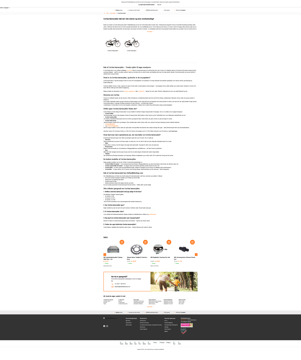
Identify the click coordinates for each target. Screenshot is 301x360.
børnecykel (129, 70)
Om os (166, 320)
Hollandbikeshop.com (151, 349)
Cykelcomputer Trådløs (153, 302)
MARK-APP (162, 349)
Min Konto (128, 320)
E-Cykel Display (122, 302)
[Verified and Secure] (184, 331)
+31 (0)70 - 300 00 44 (120, 284)
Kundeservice (143, 320)
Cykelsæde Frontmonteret (139, 301)
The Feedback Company (186, 321)
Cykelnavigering (152, 303)
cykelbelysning (152, 214)
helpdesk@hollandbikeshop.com (122, 286)
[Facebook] (104, 326)
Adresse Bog (129, 325)
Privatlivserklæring (169, 322)
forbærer (126, 91)
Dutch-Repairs (168, 329)
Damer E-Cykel (181, 301)
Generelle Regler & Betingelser (171, 325)
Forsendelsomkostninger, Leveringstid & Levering (151, 325)
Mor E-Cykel (181, 303)
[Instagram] (107, 326)
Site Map (166, 327)
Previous (104, 254)
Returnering (142, 327)
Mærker (166, 331)
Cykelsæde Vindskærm (138, 303)
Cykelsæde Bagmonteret (138, 302)
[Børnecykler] (104, 13)
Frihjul (104, 303)
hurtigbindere (141, 91)
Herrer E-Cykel (181, 302)
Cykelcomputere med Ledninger (155, 301)
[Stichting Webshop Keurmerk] (187, 325)
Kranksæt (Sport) (106, 301)
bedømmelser (191, 320)
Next (196, 254)
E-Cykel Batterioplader (123, 303)
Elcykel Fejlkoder (143, 329)
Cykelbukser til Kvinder (168, 302)
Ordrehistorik (128, 322)
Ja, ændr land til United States (146, 4)
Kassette (105, 302)
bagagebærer (132, 91)
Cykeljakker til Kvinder (168, 303)
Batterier (120, 301)
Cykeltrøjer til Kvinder (168, 301)
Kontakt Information (144, 322)
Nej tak (159, 4)
